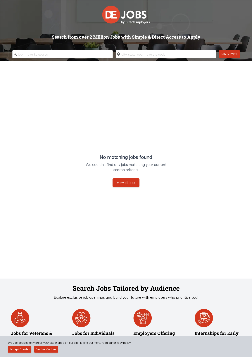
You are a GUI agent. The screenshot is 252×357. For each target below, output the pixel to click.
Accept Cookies (19, 349)
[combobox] (62, 54)
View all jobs (126, 182)
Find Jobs (229, 54)
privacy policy (122, 343)
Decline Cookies (46, 349)
